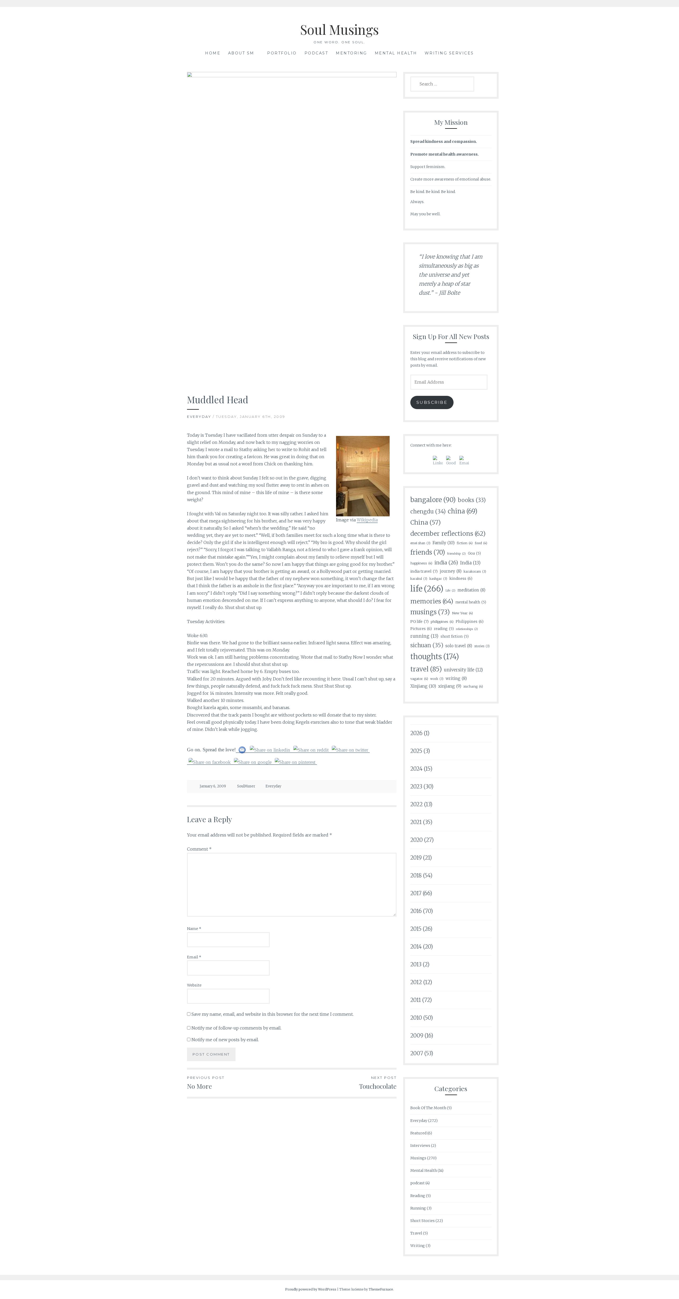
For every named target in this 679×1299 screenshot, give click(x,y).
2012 (416, 982)
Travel (416, 1233)
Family (444, 542)
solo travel (458, 645)
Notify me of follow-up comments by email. (236, 1028)
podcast (417, 1183)
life (426, 589)
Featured (418, 1133)
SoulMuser (246, 786)
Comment (199, 849)
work (436, 679)
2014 (416, 946)
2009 (416, 1035)
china (462, 511)
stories (482, 646)
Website (194, 985)
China (425, 522)
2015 (415, 928)
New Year (462, 613)
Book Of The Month (428, 1107)
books (472, 500)
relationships (467, 629)
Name (194, 928)
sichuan (426, 645)
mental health (470, 602)
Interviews (420, 1145)
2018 (416, 875)
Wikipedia (367, 519)
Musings (418, 1158)
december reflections (448, 533)
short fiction (455, 636)
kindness (460, 578)
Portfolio (282, 53)
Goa (474, 553)
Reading (417, 1195)
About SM (241, 53)
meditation (471, 590)
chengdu (428, 511)
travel (426, 669)
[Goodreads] (451, 461)
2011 (415, 1000)
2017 (415, 893)
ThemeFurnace (381, 1289)
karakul (418, 579)
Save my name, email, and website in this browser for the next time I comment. (272, 1014)
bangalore (433, 500)
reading (444, 629)
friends (427, 552)
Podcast (316, 53)
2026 (416, 733)
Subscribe (432, 402)
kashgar (438, 579)
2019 (416, 857)
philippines (442, 621)
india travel (424, 571)
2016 (416, 911)
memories (431, 601)
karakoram (475, 571)
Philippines (470, 621)
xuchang (473, 686)
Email (194, 957)
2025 (416, 751)
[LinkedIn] (438, 461)
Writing (417, 1245)
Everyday (199, 416)
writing (456, 678)
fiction (465, 543)
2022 (416, 804)
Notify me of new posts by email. (225, 1039)
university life (463, 670)
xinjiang (449, 686)
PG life (419, 621)
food (481, 543)
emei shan (420, 543)
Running (418, 1208)
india (446, 562)
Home (212, 53)
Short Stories (422, 1220)
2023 (416, 786)
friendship (456, 553)
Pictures (421, 628)
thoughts (434, 656)
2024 (416, 768)
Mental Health (396, 53)
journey (451, 571)
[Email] (464, 461)
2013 (415, 964)
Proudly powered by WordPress (310, 1289)
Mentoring (351, 53)
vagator (419, 678)
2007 (416, 1053)
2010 (416, 1017)
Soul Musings (339, 29)
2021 (416, 822)
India (470, 563)
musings (430, 612)
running (424, 636)
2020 (416, 840)
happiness (421, 563)
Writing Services (449, 53)
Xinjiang (423, 686)
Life (450, 590)
